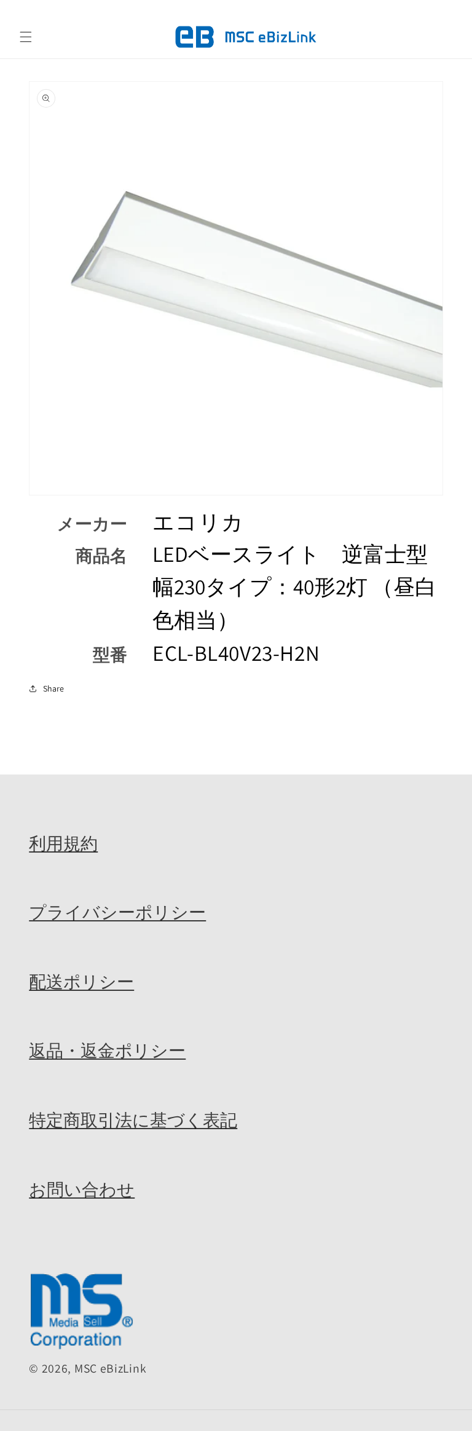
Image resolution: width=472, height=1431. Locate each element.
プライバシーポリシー (117, 912)
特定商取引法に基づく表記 (133, 1120)
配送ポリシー (81, 982)
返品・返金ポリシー (107, 1050)
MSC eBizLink (110, 1368)
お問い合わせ (82, 1189)
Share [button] (53, 688)
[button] (25, 36)
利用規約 (63, 843)
